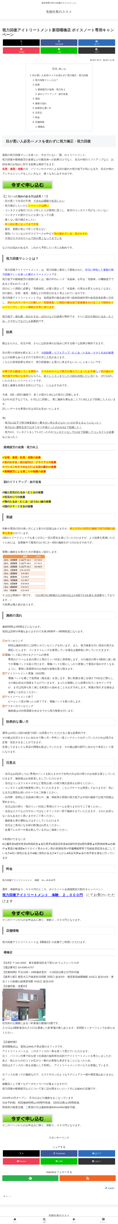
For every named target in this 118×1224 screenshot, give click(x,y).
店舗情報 (39, 122)
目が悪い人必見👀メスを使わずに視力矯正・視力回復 (60, 75)
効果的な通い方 (43, 108)
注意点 (38, 112)
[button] (96, 50)
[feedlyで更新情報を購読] (30, 1178)
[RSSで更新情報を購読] (88, 1178)
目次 (54, 68)
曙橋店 (41, 126)
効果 (37, 84)
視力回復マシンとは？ (46, 80)
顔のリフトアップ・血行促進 (53, 94)
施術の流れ (41, 103)
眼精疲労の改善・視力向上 (51, 89)
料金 (37, 117)
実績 (37, 98)
